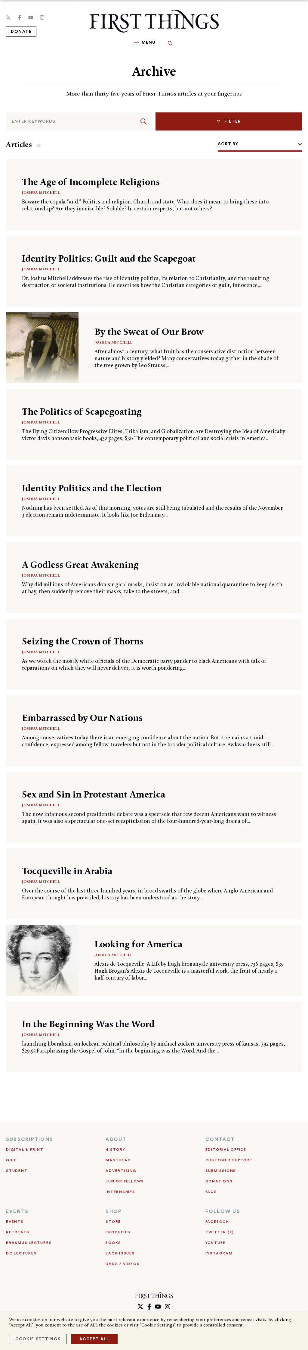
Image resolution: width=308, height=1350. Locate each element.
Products (118, 1232)
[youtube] (30, 17)
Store (113, 1221)
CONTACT (220, 1139)
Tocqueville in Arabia (67, 871)
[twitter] (8, 17)
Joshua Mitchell (41, 192)
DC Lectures (21, 1253)
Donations (219, 1181)
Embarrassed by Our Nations (82, 718)
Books (113, 1243)
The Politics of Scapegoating (82, 411)
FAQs (211, 1192)
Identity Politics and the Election (92, 488)
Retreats (17, 1232)
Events (15, 1221)
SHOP (114, 1211)
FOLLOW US (222, 1211)
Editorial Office (225, 1149)
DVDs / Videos (123, 1264)
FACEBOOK (217, 1221)
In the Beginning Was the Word (88, 1024)
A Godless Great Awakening (80, 565)
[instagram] (42, 17)
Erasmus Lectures (29, 1243)
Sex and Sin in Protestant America (93, 794)
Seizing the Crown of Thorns (82, 641)
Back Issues (120, 1253)
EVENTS (17, 1211)
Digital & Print (25, 1149)
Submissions (220, 1170)
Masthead (118, 1160)
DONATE (21, 32)
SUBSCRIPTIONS (29, 1139)
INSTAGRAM (219, 1253)
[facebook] (19, 17)
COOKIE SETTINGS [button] (37, 1339)
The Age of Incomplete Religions (91, 182)
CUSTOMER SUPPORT (229, 1160)
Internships (120, 1192)
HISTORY (115, 1149)
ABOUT (116, 1139)
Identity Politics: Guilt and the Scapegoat (109, 258)
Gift (11, 1160)
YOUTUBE (215, 1243)
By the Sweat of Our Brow (149, 332)
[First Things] (154, 21)
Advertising (121, 1170)
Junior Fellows (125, 1181)
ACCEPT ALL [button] (94, 1339)
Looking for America (138, 944)
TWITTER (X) (219, 1232)
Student (16, 1170)
